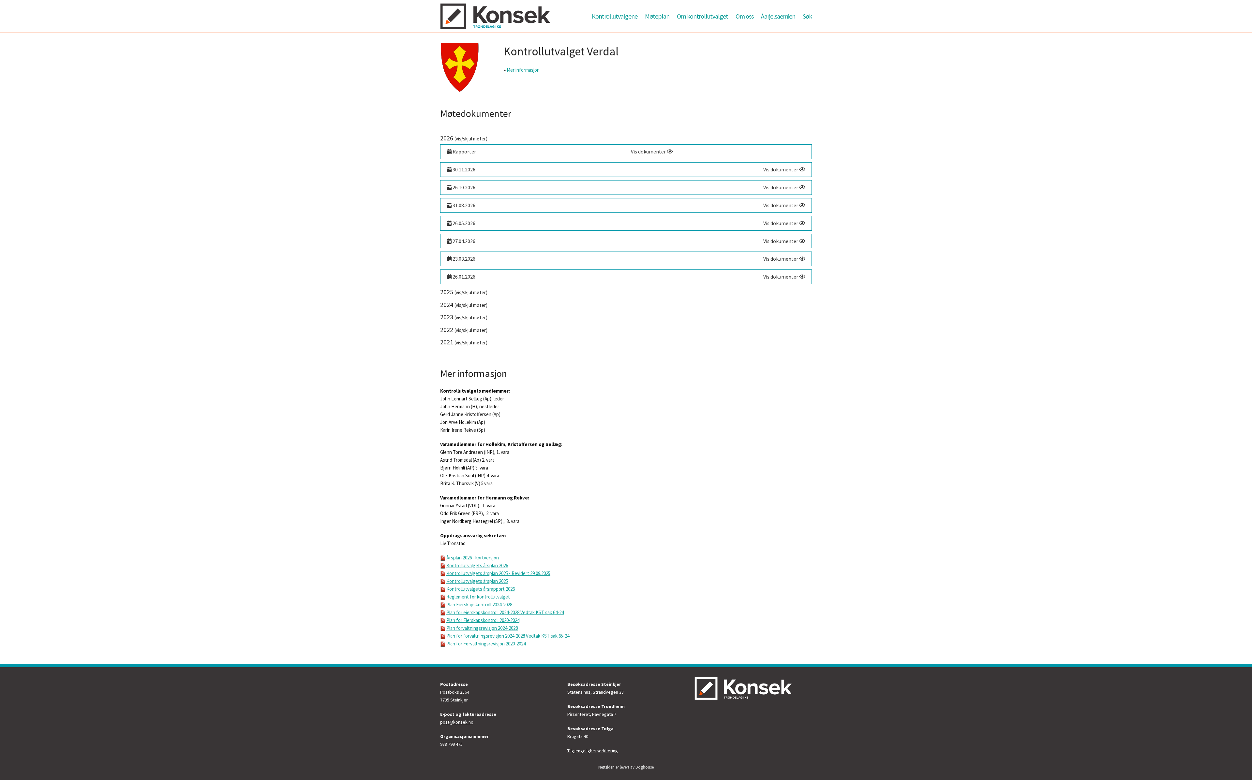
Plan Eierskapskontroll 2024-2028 (479, 604)
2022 (463, 329)
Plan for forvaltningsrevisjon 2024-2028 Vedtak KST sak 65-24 (507, 636)
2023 (463, 317)
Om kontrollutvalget (702, 16)
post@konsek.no (456, 722)
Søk (807, 16)
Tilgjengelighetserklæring (592, 751)
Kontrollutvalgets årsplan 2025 (477, 581)
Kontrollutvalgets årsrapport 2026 (480, 589)
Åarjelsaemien (778, 16)
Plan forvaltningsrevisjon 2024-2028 (482, 628)
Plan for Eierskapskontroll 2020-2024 (482, 620)
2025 (463, 292)
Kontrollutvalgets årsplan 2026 (477, 565)
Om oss (744, 16)
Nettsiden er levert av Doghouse (626, 767)
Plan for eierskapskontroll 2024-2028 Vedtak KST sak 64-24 (505, 612)
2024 (463, 304)
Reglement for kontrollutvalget (478, 597)
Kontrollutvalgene (614, 16)
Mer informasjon (523, 70)
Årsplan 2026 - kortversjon (472, 558)
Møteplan (657, 16)
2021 (463, 342)
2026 (463, 138)
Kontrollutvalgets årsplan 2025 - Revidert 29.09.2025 (498, 573)
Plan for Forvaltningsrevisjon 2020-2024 (486, 644)
